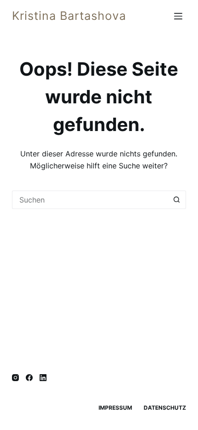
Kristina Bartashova (69, 16)
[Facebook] (29, 377)
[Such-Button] (177, 200)
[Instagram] (15, 377)
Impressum (115, 407)
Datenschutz (165, 407)
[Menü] (180, 16)
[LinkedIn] (43, 377)
